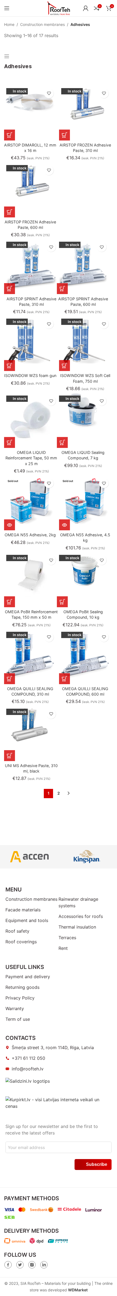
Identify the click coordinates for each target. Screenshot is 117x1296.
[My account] (85, 8)
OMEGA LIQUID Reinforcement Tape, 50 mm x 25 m (31, 458)
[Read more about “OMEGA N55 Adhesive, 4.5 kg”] (64, 524)
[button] (9, 135)
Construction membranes (42, 24)
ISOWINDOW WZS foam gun (30, 375)
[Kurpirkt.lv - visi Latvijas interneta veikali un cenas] (58, 1102)
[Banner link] (29, 857)
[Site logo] (58, 7)
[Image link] (8, 1264)
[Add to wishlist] (49, 93)
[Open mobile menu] (6, 8)
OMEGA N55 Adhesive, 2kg (30, 534)
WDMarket (78, 1290)
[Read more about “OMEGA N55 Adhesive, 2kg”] (9, 524)
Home (9, 24)
